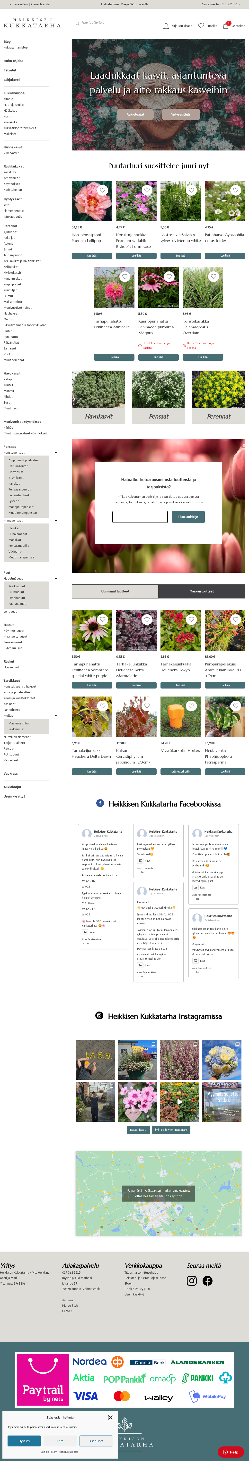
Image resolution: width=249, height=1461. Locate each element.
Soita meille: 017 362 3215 (221, 4)
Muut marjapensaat (22, 557)
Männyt (9, 391)
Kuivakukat (11, 122)
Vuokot (9, 354)
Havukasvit (12, 373)
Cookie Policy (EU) (137, 1289)
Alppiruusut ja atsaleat (24, 460)
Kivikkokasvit (12, 273)
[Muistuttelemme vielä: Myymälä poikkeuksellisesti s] (221, 1102)
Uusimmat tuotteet (115, 591)
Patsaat (9, 749)
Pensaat (10, 446)
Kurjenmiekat (13, 278)
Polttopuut (11, 754)
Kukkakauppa (14, 93)
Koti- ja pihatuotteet (18, 692)
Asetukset (96, 1441)
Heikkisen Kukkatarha (108, 832)
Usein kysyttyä (14, 796)
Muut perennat (14, 360)
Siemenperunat (14, 211)
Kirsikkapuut (17, 586)
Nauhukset (11, 313)
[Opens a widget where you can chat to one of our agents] (230, 1452)
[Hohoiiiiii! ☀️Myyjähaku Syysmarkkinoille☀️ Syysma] (95, 1102)
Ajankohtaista (40, 4)
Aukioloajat (12, 787)
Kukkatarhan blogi (16, 47)
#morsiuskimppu (214, 872)
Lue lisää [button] (92, 255)
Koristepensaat (14, 452)
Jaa (87, 943)
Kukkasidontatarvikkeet (20, 128)
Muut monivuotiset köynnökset (25, 433)
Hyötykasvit (13, 199)
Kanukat (14, 484)
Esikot (8, 249)
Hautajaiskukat (14, 105)
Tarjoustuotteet (202, 591)
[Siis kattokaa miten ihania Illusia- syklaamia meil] (137, 1102)
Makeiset (10, 134)
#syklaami (210, 950)
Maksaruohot (13, 302)
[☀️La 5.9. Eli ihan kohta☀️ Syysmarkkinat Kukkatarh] (95, 1060)
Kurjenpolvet (12, 284)
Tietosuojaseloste (68, 1451)
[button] (110, 1417)
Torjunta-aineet (14, 743)
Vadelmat (15, 551)
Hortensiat (16, 472)
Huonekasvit (13, 147)
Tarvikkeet (12, 680)
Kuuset (8, 385)
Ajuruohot (11, 232)
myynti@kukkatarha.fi (77, 1278)
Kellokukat (11, 267)
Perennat (10, 226)
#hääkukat (198, 872)
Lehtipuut (10, 611)
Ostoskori (236, 25)
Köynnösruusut (14, 631)
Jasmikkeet (16, 478)
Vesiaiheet (11, 760)
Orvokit (9, 319)
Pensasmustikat (19, 546)
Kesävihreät (12, 178)
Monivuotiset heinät (18, 308)
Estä (60, 1441)
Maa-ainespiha (19, 723)
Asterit (8, 244)
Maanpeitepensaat (22, 507)
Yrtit (6, 205)
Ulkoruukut (11, 667)
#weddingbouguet (202, 881)
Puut (7, 572)
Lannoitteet (12, 710)
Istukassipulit (13, 217)
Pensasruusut (13, 642)
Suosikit (212, 26)
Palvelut (10, 70)
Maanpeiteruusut (15, 636)
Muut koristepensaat (23, 513)
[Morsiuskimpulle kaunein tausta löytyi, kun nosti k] (221, 1060)
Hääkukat (10, 111)
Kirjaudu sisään (182, 26)
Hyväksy (24, 1441)
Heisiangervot (18, 466)
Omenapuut (17, 598)
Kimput (8, 99)
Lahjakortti (12, 79)
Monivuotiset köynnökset (22, 421)
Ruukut (9, 661)
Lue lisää (158, 357)
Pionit (8, 331)
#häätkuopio (199, 876)
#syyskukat (198, 944)
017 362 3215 (71, 1273)
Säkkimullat (17, 729)
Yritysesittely (18, 4)
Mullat (8, 716)
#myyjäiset (161, 954)
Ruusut (9, 625)
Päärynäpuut (17, 604)
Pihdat (8, 397)
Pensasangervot (20, 489)
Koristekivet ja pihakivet (20, 686)
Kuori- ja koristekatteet (19, 698)
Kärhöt (8, 427)
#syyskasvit (198, 950)
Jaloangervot (13, 255)
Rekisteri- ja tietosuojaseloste (145, 1278)
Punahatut (11, 337)
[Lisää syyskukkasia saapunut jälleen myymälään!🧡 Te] (179, 1060)
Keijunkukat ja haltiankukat (22, 261)
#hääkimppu (215, 876)
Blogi (7, 41)
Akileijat (9, 238)
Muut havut (11, 408)
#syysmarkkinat (145, 954)
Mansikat (15, 540)
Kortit (7, 116)
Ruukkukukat (14, 166)
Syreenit (14, 501)
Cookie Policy (48, 1451)
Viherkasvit (11, 153)
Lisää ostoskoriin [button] (180, 771)
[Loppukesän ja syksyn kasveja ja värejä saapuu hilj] (179, 1102)
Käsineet (10, 704)
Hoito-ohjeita (13, 61)
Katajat (9, 379)
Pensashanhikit (19, 495)
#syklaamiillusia (225, 950)
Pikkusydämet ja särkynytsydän (25, 325)
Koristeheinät (13, 190)
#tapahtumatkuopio (149, 958)
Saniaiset (10, 348)
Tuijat (7, 402)
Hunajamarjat (18, 534)
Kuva (92, 932)
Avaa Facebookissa (91, 939)
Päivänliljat (11, 343)
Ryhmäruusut (13, 648)
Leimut (8, 296)
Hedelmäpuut (13, 578)
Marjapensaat (13, 520)
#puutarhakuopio (202, 954)
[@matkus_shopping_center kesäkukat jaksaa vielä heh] (137, 1060)
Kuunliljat (10, 290)
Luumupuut (16, 592)
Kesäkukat (11, 172)
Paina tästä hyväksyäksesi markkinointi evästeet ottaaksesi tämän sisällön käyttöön (158, 1193)
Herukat (14, 528)
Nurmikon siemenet (17, 737)
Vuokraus (11, 773)
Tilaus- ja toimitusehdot (141, 1273)
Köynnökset (12, 184)
